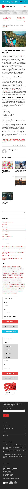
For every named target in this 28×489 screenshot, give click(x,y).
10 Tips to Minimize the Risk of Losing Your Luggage (7, 202)
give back (15, 271)
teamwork (5, 282)
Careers (4, 431)
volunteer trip (19, 291)
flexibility (22, 268)
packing (16, 277)
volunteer (4, 142)
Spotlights (4, 224)
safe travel (5, 279)
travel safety (11, 286)
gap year (5, 271)
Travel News (5, 227)
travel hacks (5, 284)
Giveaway (10, 271)
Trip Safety (5, 234)
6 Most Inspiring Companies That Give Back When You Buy (13, 253)
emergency (16, 268)
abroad (4, 266)
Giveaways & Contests (7, 222)
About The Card (6, 426)
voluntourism (13, 293)
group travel (12, 139)
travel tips (17, 286)
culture (4, 268)
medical (22, 139)
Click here (21, 1)
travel (9, 140)
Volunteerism (21, 288)
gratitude (21, 271)
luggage (16, 275)
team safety (20, 55)
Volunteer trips (6, 293)
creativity (19, 266)
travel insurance (12, 284)
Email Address (7, 409)
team (6, 140)
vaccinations (22, 140)
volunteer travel (12, 291)
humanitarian (10, 275)
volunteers (5, 291)
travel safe (5, 286)
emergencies (10, 268)
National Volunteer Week (8, 277)
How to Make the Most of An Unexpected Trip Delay (13, 249)
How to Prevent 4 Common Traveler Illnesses (6, 171)
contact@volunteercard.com (12, 478)
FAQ (4, 433)
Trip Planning (5, 231)
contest (8, 266)
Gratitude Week (6, 273)
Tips (9, 282)
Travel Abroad (15, 140)
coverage (14, 266)
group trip (17, 139)
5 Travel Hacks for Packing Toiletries (11, 256)
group (6, 139)
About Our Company (8, 428)
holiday (4, 275)
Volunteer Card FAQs (7, 236)
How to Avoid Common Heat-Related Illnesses (20, 186)
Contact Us (5, 435)
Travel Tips (4, 26)
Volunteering (14, 288)
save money (15, 279)
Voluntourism (5, 239)
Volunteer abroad (6, 288)
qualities (21, 277)
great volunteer (14, 273)
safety (3, 140)
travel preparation (21, 284)
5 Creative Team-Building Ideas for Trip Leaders (20, 171)
